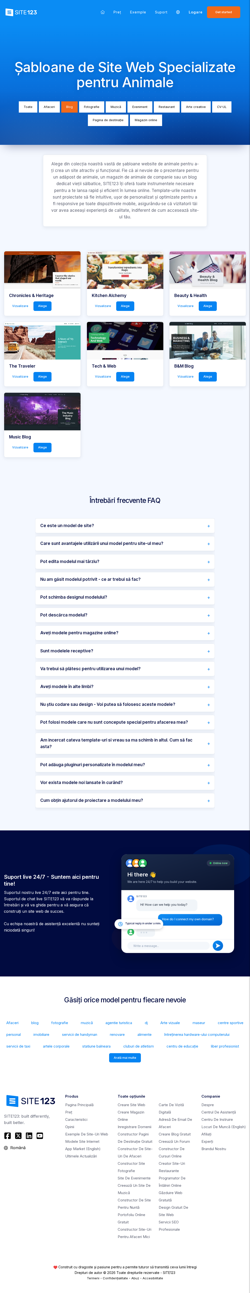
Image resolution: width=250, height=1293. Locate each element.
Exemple (138, 12)
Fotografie (91, 107)
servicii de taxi (18, 1046)
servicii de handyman (79, 1034)
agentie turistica (118, 1022)
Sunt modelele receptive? (66, 650)
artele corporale (56, 1046)
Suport (161, 12)
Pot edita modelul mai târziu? (69, 561)
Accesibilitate (153, 1278)
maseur (199, 1022)
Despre (207, 1104)
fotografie (59, 1022)
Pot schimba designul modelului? (73, 597)
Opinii (69, 1126)
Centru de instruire (217, 1119)
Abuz (135, 1278)
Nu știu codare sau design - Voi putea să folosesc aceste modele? (107, 704)
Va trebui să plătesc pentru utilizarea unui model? (90, 668)
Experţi (207, 1141)
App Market (83, 1148)
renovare (117, 1034)
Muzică (116, 107)
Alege (42, 305)
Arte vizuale (170, 1022)
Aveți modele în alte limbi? (67, 686)
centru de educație (182, 1046)
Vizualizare (20, 305)
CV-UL (222, 107)
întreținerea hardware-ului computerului (196, 1034)
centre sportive (230, 1022)
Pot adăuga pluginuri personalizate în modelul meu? (92, 764)
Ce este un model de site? (67, 525)
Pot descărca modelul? (63, 615)
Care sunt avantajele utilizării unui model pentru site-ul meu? (101, 543)
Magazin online (146, 120)
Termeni (93, 1278)
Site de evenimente (134, 1178)
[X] (18, 1136)
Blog (69, 107)
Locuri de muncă (223, 1126)
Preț (117, 12)
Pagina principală (79, 1104)
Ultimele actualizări (81, 1156)
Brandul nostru (213, 1148)
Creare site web (131, 1104)
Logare (196, 12)
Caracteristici (76, 1119)
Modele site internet (82, 1141)
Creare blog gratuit (175, 1134)
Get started (223, 12)
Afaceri (49, 107)
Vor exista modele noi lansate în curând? (81, 782)
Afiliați (206, 1134)
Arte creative (196, 107)
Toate (28, 107)
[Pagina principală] (102, 12)
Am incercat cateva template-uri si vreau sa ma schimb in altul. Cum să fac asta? (116, 743)
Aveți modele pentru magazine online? (79, 632)
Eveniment (139, 107)
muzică (87, 1022)
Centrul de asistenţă (218, 1112)
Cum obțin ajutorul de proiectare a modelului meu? (91, 800)
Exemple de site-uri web (86, 1134)
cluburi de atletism (138, 1046)
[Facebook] (8, 1136)
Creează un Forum (174, 1141)
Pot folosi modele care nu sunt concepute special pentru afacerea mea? (114, 722)
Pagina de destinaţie (108, 120)
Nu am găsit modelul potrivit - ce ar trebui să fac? (90, 579)
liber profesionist (225, 1046)
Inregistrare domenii (134, 1126)
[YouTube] (40, 1136)
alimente (144, 1034)
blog (35, 1022)
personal (13, 1034)
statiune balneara (96, 1046)
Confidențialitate (115, 1278)
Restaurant (167, 107)
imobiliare (41, 1034)
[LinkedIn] (29, 1136)
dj (146, 1022)
